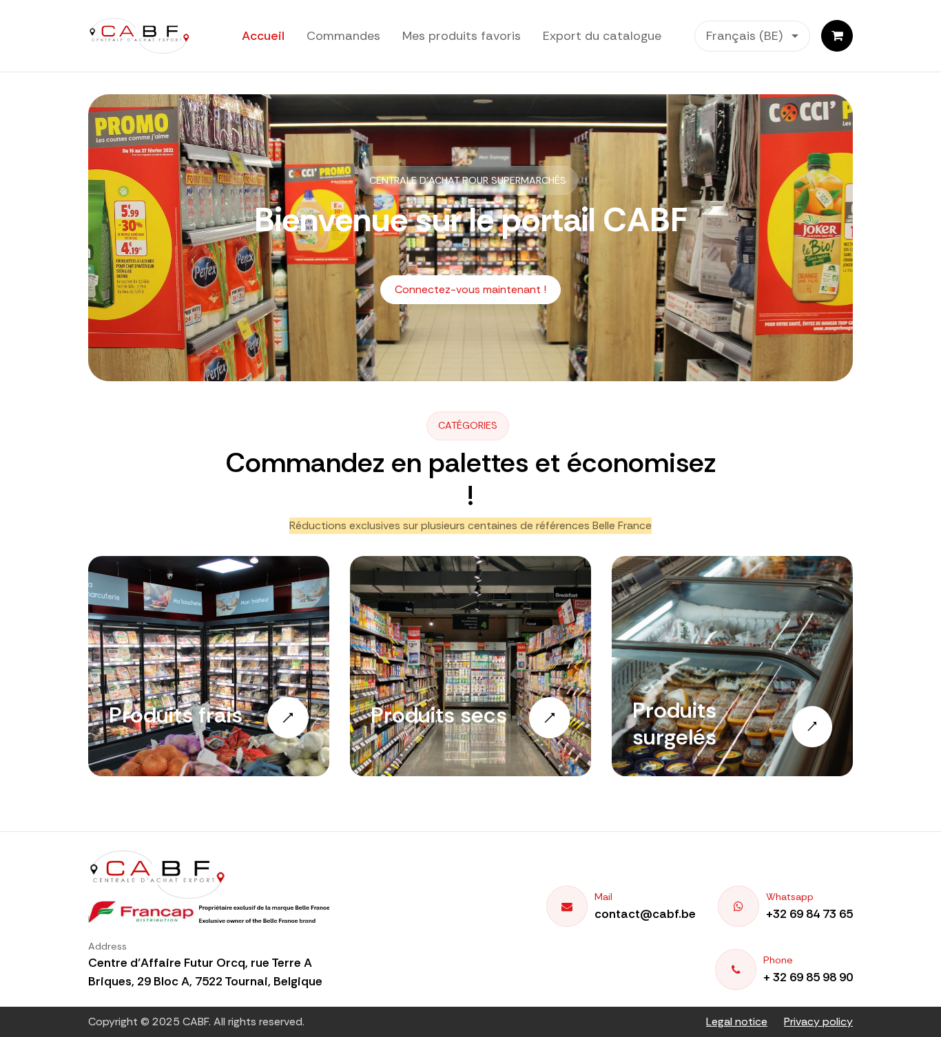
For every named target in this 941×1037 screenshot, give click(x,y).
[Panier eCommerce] (837, 36)
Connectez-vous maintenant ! (470, 289)
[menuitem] (263, 36)
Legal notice (736, 1021)
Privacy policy (818, 1021)
